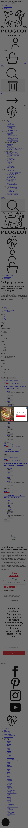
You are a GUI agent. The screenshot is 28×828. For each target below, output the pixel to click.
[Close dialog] (26, 408)
